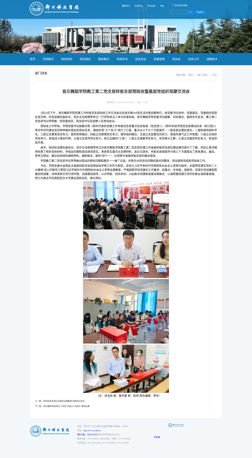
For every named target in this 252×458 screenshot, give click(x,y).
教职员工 (126, 6)
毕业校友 (151, 6)
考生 (162, 6)
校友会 (176, 59)
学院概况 (48, 59)
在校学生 (139, 6)
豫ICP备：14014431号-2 (88, 434)
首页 (32, 59)
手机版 (157, 437)
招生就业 (140, 59)
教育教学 (103, 59)
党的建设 (85, 59)
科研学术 (122, 59)
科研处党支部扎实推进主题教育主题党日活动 (63, 401)
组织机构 (66, 59)
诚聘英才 (212, 59)
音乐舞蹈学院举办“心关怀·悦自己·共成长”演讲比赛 (66, 406)
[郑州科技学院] (54, 15)
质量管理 (159, 59)
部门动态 (202, 75)
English (200, 12)
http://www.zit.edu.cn (92, 430)
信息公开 (193, 59)
